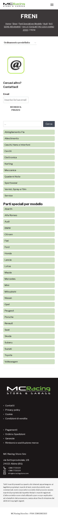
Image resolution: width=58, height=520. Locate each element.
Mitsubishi (10, 291)
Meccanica (10, 170)
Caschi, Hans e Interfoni (17, 144)
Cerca (49, 124)
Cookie (9, 414)
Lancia (8, 260)
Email (6, 94)
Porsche (9, 317)
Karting (9, 163)
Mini (7, 285)
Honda (8, 253)
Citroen (9, 234)
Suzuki (8, 348)
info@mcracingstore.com (18, 473)
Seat (7, 329)
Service (9, 195)
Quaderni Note (12, 176)
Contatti (9, 405)
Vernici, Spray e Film (15, 189)
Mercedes (10, 279)
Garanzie (10, 438)
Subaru (8, 342)
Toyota (8, 355)
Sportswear (11, 183)
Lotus (8, 266)
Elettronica (11, 157)
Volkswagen (11, 361)
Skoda (8, 336)
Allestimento (12, 138)
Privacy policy (12, 410)
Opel (7, 304)
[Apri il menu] (52, 4)
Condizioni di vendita (16, 418)
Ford (7, 247)
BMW (8, 228)
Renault (9, 323)
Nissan (8, 298)
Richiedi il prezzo (15, 108)
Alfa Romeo (11, 215)
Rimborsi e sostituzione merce (22, 442)
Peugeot (9, 310)
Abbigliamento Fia (14, 132)
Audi (7, 221)
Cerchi (8, 151)
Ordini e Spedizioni (15, 434)
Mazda (8, 272)
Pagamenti (11, 429)
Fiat (7, 240)
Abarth (8, 209)
